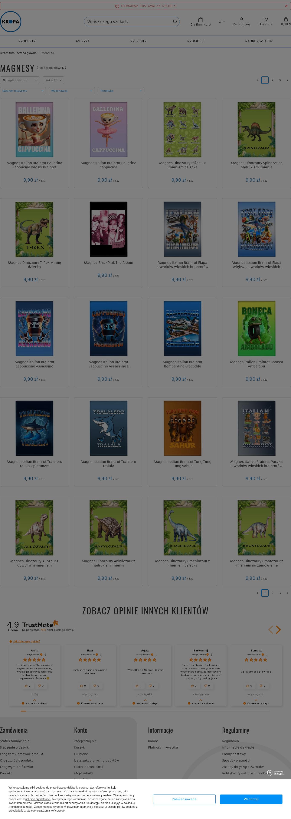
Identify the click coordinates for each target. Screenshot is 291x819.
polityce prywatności (37, 799)
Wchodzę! (251, 799)
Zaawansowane (184, 799)
